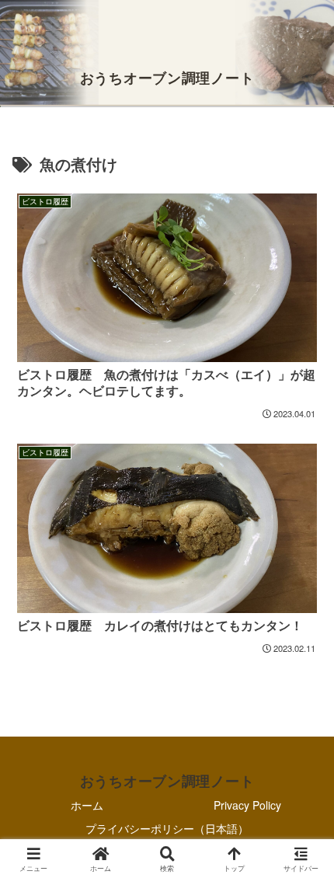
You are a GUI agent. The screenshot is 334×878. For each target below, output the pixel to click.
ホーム (87, 805)
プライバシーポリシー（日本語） (167, 828)
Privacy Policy (247, 805)
